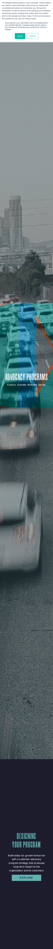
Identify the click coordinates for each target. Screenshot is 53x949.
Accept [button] (20, 36)
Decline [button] (33, 36)
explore (26, 877)
